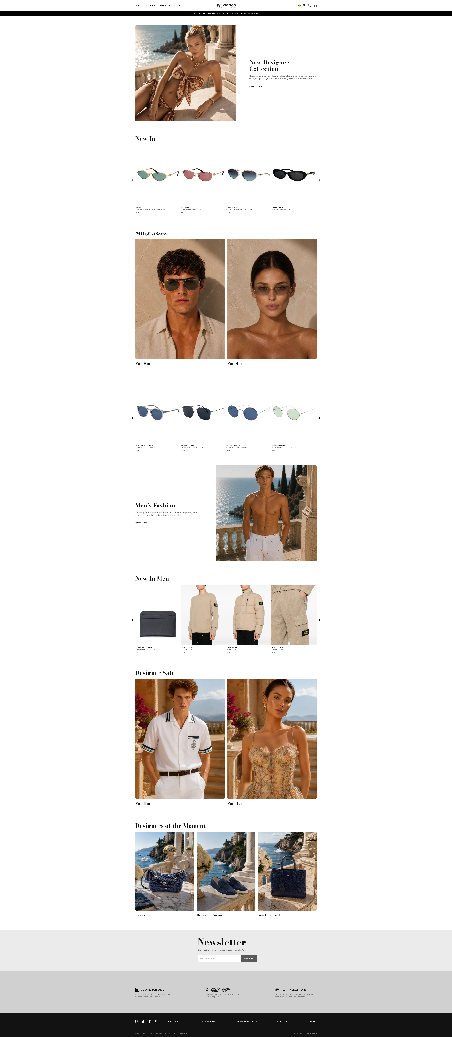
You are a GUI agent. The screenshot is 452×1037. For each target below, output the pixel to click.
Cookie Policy (297, 1033)
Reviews (282, 1021)
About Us (172, 1021)
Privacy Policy (312, 1033)
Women (150, 5)
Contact (312, 1021)
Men (138, 5)
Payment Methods (246, 1021)
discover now (255, 86)
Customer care (207, 1021)
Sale (177, 5)
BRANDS (165, 5)
